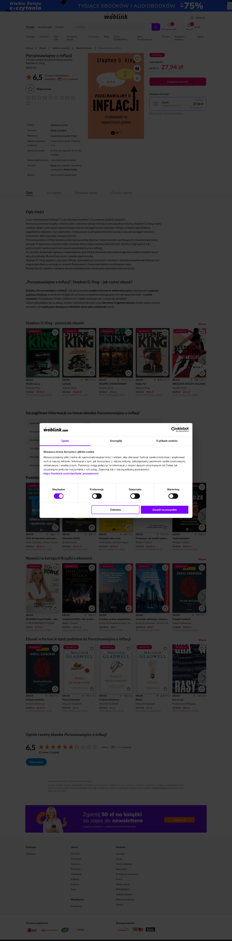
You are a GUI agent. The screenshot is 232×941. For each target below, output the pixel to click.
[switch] (97, 496)
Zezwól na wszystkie (164, 509)
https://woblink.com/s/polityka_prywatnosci (71, 473)
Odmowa (115, 509)
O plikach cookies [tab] (167, 440)
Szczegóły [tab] (116, 440)
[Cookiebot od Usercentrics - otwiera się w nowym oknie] (174, 429)
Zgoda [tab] (65, 440)
